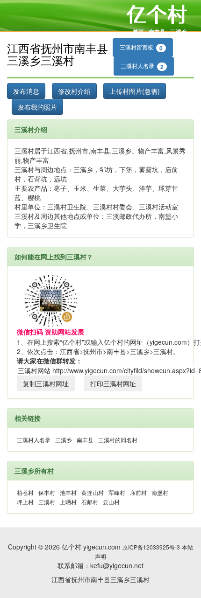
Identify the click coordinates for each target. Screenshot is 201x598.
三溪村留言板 (141, 47)
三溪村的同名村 (117, 440)
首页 (138, 32)
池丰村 (68, 492)
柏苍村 (25, 492)
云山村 (111, 502)
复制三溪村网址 (46, 383)
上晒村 (68, 502)
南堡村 (159, 492)
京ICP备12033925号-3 (151, 547)
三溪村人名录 (142, 66)
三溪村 (46, 502)
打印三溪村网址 (113, 383)
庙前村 (138, 492)
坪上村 (25, 502)
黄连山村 (92, 492)
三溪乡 (178, 32)
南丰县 (157, 32)
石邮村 (89, 502)
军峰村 (116, 492)
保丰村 (46, 492)
